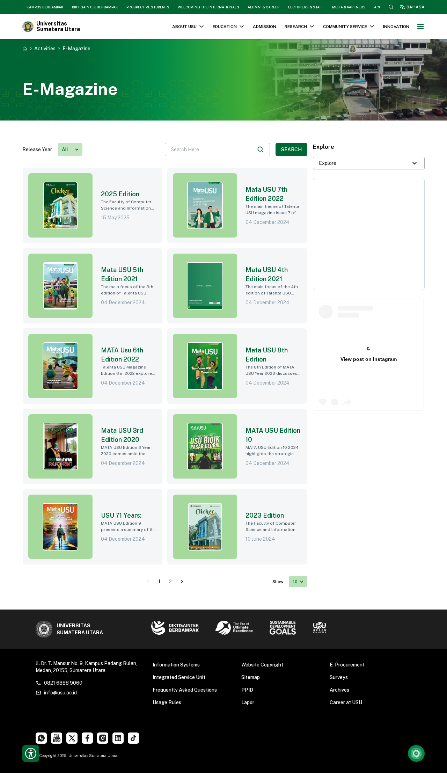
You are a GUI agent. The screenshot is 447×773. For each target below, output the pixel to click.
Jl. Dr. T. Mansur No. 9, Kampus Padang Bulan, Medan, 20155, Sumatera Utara (86, 667)
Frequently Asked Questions (185, 690)
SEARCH (291, 149)
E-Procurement (347, 665)
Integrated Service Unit (179, 677)
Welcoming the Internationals (208, 7)
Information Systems (176, 665)
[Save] (24, 48)
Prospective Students (147, 7)
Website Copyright (262, 665)
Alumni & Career (264, 7)
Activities (45, 48)
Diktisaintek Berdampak (95, 7)
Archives (339, 690)
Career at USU (346, 702)
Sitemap (250, 677)
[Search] (260, 149)
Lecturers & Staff (306, 7)
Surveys (339, 677)
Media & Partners (349, 7)
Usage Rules (167, 702)
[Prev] (148, 581)
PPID (247, 690)
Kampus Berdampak (45, 7)
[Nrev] (181, 581)
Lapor (247, 702)
